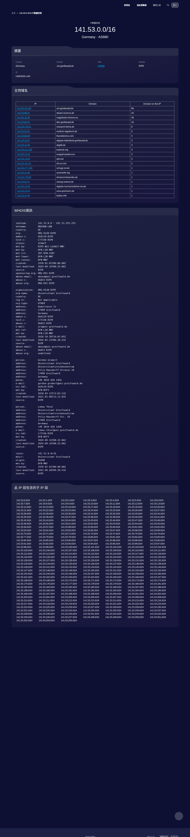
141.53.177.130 (24, 168)
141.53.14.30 (23, 145)
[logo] (25, 5)
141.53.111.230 (24, 150)
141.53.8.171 (23, 182)
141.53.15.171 (24, 163)
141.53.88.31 (23, 113)
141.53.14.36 (23, 172)
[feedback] (179, 816)
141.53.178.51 (24, 127)
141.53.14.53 (23, 186)
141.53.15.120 (24, 108)
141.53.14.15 (23, 154)
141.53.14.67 (23, 140)
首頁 (13, 13)
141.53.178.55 (24, 177)
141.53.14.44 (23, 191)
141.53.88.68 (23, 136)
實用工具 (157, 5)
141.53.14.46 (23, 195)
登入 (175, 5)
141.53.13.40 (23, 159)
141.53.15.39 (23, 117)
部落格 (127, 5)
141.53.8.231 (23, 131)
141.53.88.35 (23, 122)
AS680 (101, 66)
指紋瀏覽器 (142, 5)
